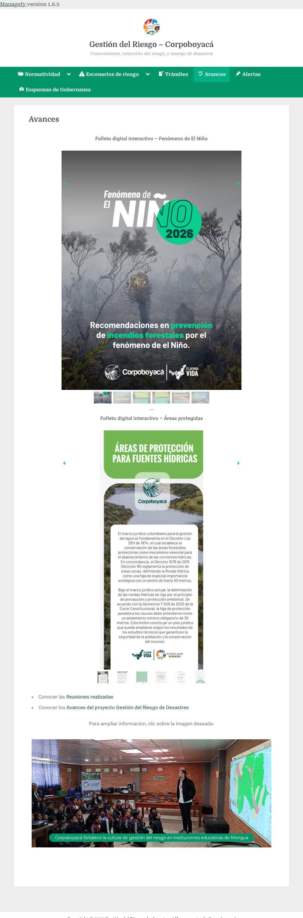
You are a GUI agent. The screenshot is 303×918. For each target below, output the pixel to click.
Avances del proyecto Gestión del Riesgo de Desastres (128, 707)
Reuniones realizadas (89, 697)
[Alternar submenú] (69, 74)
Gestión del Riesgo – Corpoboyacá (151, 44)
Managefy (13, 4)
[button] (64, 183)
